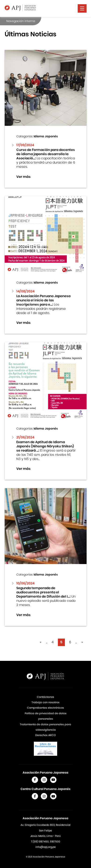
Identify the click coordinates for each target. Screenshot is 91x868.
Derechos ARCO (45, 735)
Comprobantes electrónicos (45, 708)
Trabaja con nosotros (46, 702)
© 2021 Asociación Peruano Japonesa (45, 856)
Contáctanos (45, 697)
